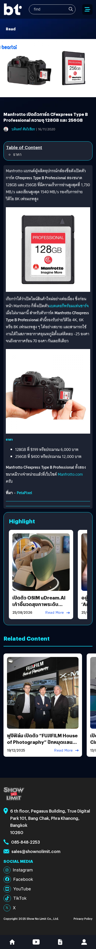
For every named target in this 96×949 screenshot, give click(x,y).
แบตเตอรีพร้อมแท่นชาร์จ (69, 306)
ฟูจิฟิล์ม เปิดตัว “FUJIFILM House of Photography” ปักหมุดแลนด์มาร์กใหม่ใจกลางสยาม (42, 742)
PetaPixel (24, 492)
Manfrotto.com (70, 474)
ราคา (17, 154)
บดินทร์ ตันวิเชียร (23, 129)
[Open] (87, 9)
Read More (54, 612)
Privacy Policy (83, 918)
